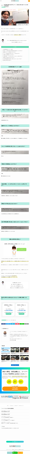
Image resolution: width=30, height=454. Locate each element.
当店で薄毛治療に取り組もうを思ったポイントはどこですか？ (12, 58)
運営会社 (13, 449)
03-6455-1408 (22, 310)
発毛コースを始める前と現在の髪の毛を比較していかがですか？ (12, 50)
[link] (10, 340)
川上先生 (5, 335)
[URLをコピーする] (26, 323)
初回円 (15, 388)
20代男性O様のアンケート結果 (8, 49)
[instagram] (14, 340)
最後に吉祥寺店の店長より (7, 60)
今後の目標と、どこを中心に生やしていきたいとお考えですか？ (12, 56)
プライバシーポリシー (9, 449)
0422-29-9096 (9, 310)
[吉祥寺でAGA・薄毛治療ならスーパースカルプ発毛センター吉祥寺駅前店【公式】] (15, 1)
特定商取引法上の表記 (21, 449)
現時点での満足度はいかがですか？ (8, 54)
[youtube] (15, 340)
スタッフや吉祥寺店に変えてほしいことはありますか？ (11, 53)
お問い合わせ (16, 449)
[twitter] (12, 340)
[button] (3, 323)
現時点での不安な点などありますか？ (9, 57)
